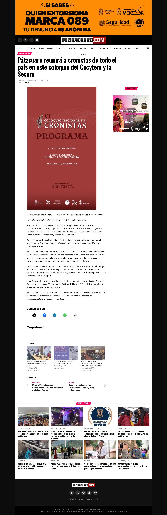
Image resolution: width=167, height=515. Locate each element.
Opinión (136, 48)
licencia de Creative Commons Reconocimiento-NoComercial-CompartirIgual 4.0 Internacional (92, 511)
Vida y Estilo (61, 48)
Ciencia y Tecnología (45, 48)
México (93, 48)
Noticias (32, 48)
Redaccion (25, 82)
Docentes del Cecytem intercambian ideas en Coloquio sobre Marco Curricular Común (91, 363)
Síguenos (131, 88)
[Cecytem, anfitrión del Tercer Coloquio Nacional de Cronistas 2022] (39, 353)
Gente (97, 499)
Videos (83, 54)
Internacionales (104, 48)
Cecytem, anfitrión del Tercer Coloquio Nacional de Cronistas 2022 (37, 363)
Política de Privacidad (76, 499)
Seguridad (117, 48)
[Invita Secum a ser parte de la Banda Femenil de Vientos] (66, 353)
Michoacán (83, 48)
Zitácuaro (72, 48)
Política (127, 48)
